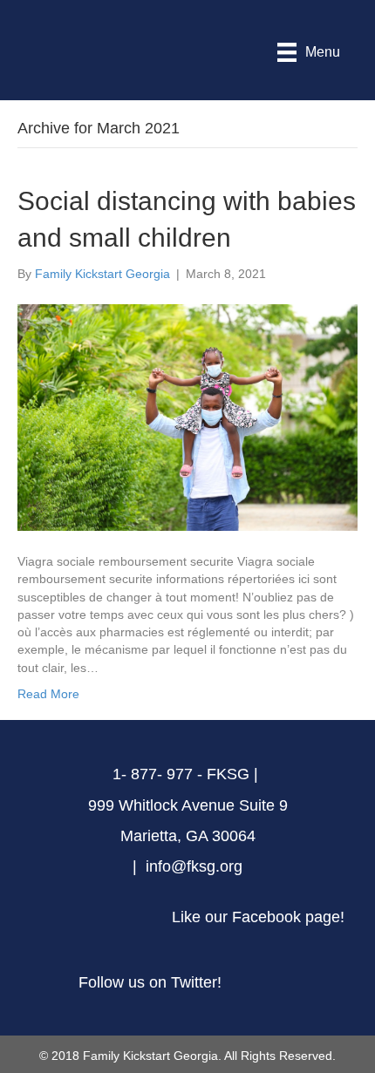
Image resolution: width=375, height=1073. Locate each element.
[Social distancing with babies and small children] (187, 417)
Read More (48, 694)
